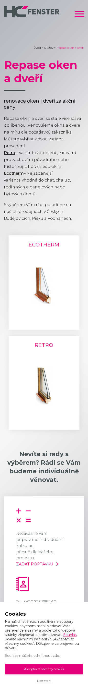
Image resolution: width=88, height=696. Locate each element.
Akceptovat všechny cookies (44, 669)
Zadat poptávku (34, 564)
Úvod (37, 47)
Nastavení (44, 681)
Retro (9, 152)
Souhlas (70, 635)
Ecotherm (14, 173)
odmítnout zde (46, 655)
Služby (48, 47)
